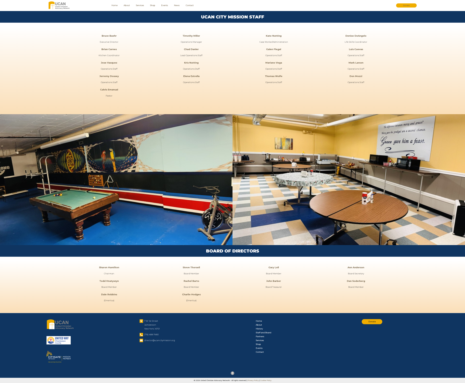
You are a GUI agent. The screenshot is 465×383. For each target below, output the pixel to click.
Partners (260, 336)
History (259, 329)
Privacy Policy (253, 380)
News (177, 5)
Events (164, 5)
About (127, 5)
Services (140, 5)
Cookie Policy (265, 380)
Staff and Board (263, 332)
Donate (372, 321)
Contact (190, 5)
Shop (152, 5)
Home (114, 5)
